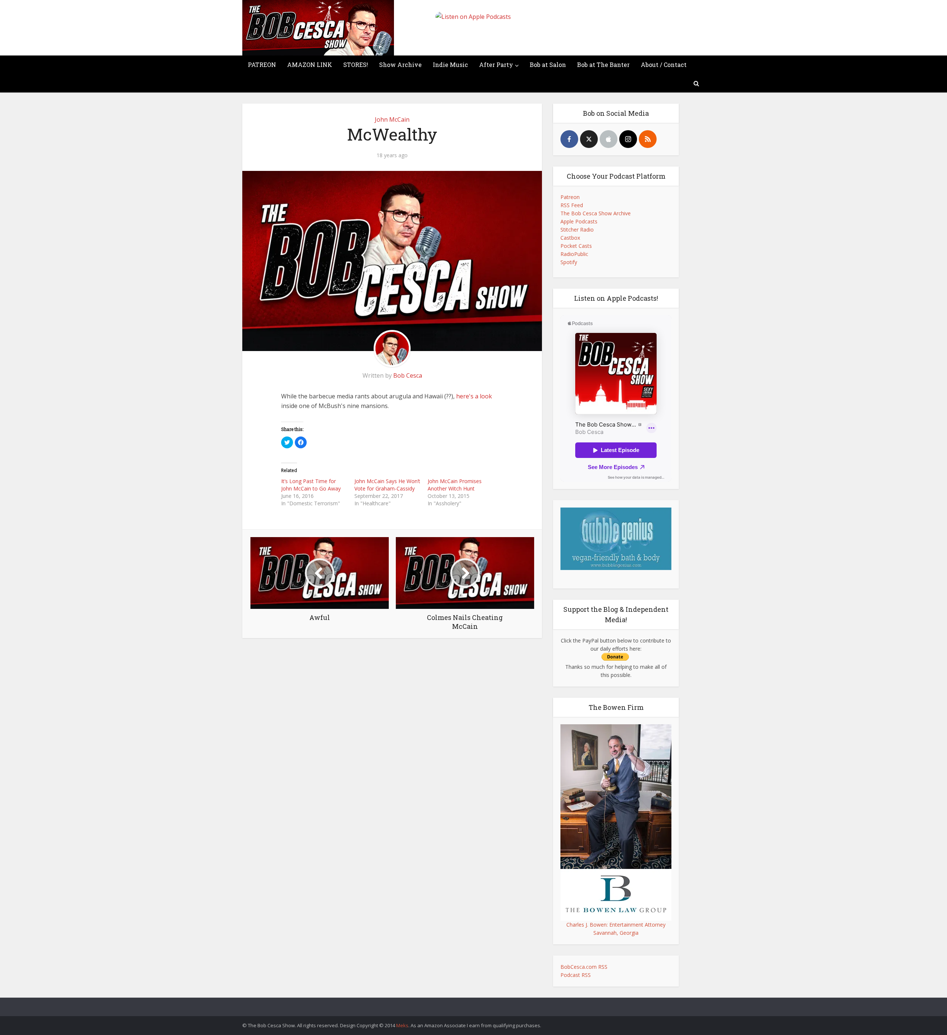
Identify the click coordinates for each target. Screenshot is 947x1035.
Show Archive (400, 64)
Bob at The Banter (603, 64)
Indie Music (450, 64)
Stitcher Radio (577, 229)
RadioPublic (574, 253)
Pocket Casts (576, 245)
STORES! (355, 64)
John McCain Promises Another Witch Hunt (455, 485)
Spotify (568, 262)
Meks (402, 1025)
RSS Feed (571, 205)
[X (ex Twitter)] (589, 139)
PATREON (262, 64)
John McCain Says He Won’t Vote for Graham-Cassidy (387, 485)
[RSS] (648, 139)
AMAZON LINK (309, 64)
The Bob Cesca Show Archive (595, 213)
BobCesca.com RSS (583, 966)
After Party (496, 64)
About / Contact (664, 64)
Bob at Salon (548, 64)
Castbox (570, 237)
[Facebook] (569, 139)
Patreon (570, 196)
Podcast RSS (575, 974)
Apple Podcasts (578, 221)
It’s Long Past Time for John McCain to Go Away (311, 485)
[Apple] (608, 139)
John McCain (392, 119)
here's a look (474, 396)
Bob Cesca (407, 375)
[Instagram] (628, 139)
